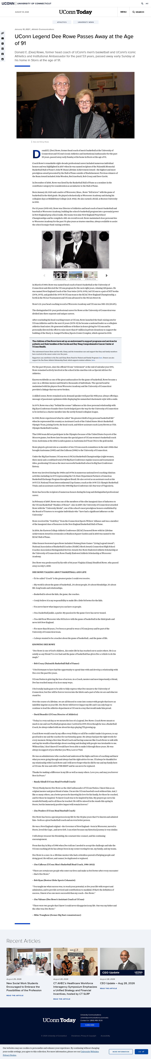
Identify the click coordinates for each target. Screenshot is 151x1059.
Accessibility (105, 1035)
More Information (121, 1052)
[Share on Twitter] (2, 43)
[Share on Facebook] (2, 54)
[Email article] (2, 38)
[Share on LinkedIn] (2, 48)
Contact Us (84, 1020)
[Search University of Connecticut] (142, 3)
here (100, 358)
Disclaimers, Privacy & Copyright (83, 1035)
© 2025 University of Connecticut (54, 1035)
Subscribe (89, 1025)
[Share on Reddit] (2, 59)
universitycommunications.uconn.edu (94, 1017)
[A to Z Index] (147, 3)
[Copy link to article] (2, 33)
